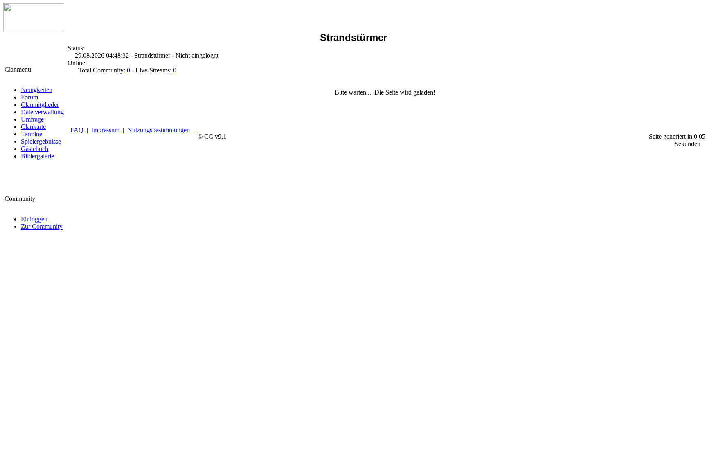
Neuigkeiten (36, 89)
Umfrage (32, 119)
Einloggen (34, 219)
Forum (29, 97)
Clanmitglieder (40, 104)
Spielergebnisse (41, 141)
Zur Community (42, 226)
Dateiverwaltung (42, 111)
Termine (31, 134)
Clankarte (33, 126)
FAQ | (80, 129)
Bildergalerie (37, 156)
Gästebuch (34, 148)
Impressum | (109, 129)
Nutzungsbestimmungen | (162, 129)
